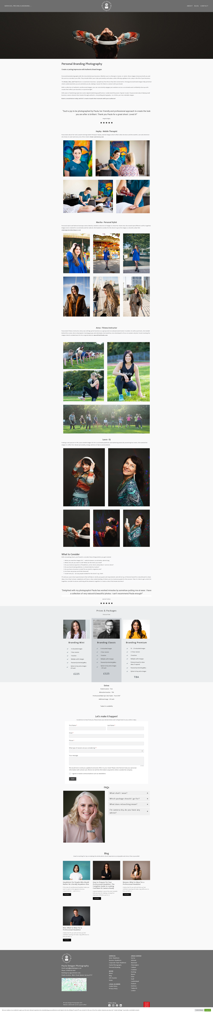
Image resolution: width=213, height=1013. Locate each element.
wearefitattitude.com (101, 335)
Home (111, 980)
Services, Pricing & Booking (17, 6)
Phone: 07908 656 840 (68, 970)
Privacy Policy (113, 989)
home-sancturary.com (97, 137)
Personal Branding (114, 967)
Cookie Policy (113, 986)
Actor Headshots (114, 958)
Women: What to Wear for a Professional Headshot (133, 883)
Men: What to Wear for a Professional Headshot (72, 929)
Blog (196, 6)
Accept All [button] (207, 1010)
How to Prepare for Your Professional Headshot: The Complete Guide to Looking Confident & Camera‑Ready (103, 885)
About (190, 6)
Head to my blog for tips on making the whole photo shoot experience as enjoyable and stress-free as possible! (106, 856)
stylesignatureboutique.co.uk (71, 230)
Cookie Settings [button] (199, 1010)
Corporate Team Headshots (117, 963)
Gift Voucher (113, 978)
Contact (204, 6)
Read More (66, 894)
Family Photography (115, 965)
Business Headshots (115, 960)
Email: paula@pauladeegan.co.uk (71, 968)
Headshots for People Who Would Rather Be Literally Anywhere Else (76, 883)
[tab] (129, 793)
